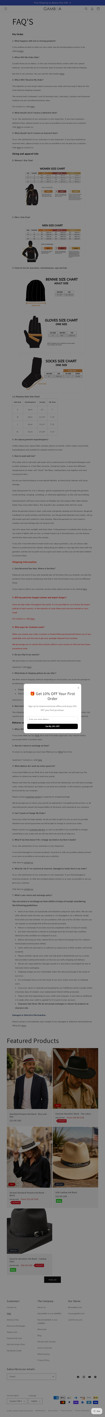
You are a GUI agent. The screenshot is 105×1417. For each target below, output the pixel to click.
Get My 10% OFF (53, 726)
